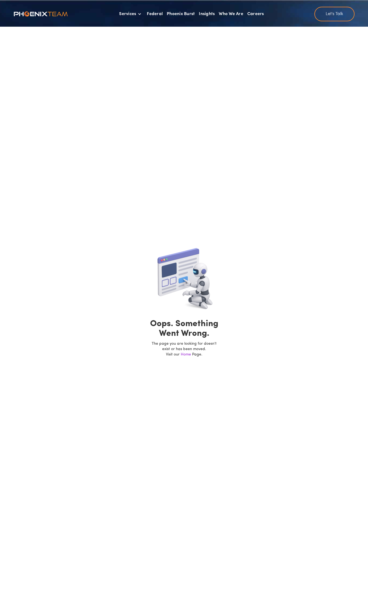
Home (186, 355)
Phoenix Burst (181, 14)
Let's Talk (334, 14)
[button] (130, 14)
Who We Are (231, 14)
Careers (255, 14)
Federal (155, 14)
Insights (207, 14)
